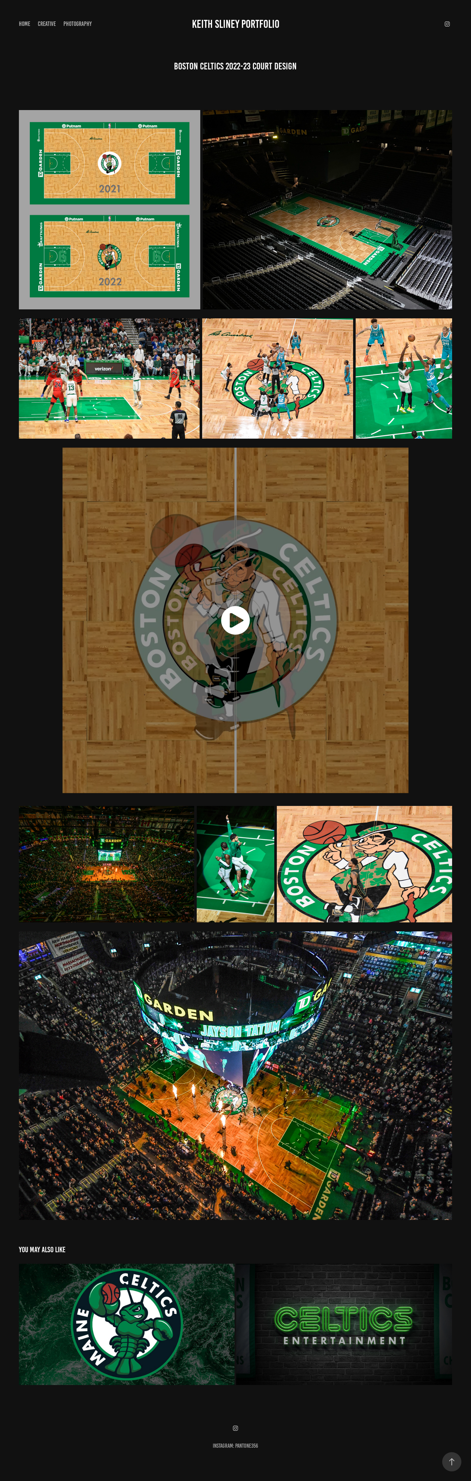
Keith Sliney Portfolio (235, 24)
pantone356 (246, 1446)
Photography (77, 23)
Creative (47, 23)
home (24, 23)
